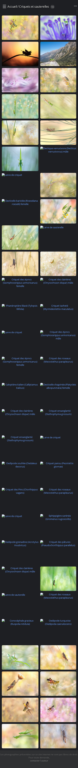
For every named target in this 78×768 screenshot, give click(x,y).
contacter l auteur (39, 760)
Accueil (12, 6)
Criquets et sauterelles (34, 6)
